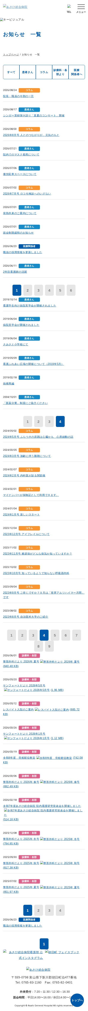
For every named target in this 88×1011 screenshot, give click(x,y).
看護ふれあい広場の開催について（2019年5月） (33, 363)
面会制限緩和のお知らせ (18, 232)
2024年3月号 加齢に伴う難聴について (27, 455)
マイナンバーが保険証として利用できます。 (31, 495)
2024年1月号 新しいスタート (21, 514)
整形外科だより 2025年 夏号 (21, 889)
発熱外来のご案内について (20, 213)
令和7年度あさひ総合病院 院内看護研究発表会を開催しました (42, 812)
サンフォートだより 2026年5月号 (33, 688)
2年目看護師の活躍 (15, 271)
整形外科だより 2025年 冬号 (21, 841)
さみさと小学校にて (15, 344)
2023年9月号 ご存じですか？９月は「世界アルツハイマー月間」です (44, 595)
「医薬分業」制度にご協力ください (25, 403)
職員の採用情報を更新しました (22, 252)
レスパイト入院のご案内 (41, 712)
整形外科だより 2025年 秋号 (21, 865)
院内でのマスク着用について (21, 154)
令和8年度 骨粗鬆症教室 (43, 760)
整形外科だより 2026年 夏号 (21, 664)
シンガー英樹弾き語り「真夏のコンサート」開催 (33, 115)
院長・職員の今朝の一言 (18, 96)
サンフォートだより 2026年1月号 (33, 736)
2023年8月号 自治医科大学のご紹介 (25, 616)
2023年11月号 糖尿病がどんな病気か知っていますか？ (37, 553)
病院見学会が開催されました (21, 324)
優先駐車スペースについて (20, 174)
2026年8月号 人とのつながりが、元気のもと (31, 135)
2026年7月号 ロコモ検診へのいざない (27, 193)
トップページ (11, 54)
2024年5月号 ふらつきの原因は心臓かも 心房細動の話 (38, 436)
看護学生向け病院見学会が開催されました (29, 305)
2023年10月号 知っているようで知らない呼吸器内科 (36, 573)
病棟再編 (8, 383)
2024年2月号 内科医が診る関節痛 (24, 475)
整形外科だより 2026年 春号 (21, 784)
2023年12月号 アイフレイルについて (26, 534)
